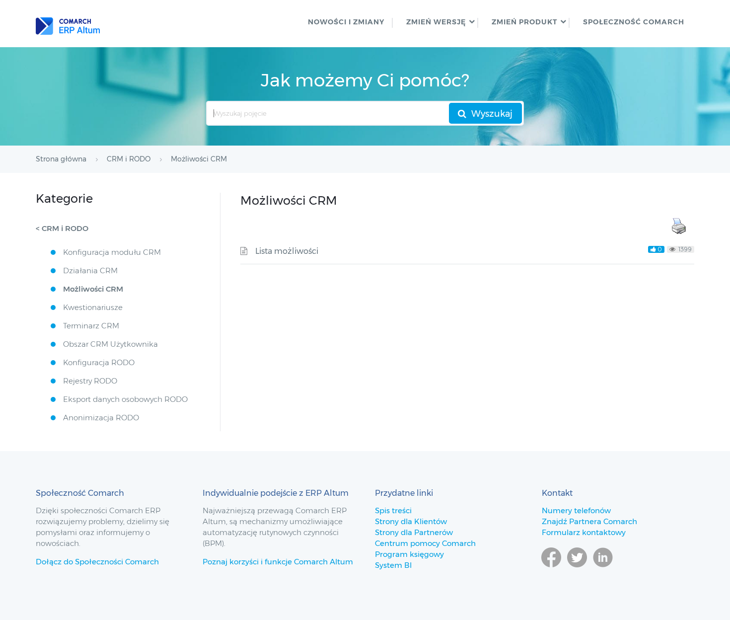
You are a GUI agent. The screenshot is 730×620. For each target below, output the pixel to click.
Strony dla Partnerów (414, 532)
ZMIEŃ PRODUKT (524, 21)
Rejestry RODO (90, 381)
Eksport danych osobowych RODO (125, 399)
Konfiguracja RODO (99, 362)
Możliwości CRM (93, 289)
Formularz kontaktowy (584, 532)
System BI (393, 565)
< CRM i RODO (62, 228)
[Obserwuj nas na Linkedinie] (603, 571)
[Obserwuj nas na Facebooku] (551, 571)
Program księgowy (409, 554)
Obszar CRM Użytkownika (110, 344)
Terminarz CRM (91, 325)
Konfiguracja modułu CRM (112, 252)
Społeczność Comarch (633, 21)
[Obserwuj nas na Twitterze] (577, 571)
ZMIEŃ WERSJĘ (436, 21)
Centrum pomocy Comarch (425, 543)
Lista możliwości (286, 251)
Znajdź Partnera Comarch (589, 521)
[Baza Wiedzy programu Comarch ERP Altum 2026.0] (68, 23)
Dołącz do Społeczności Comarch (97, 561)
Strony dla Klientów (411, 521)
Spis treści (393, 510)
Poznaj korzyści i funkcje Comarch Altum (278, 561)
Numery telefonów (576, 510)
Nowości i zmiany (346, 21)
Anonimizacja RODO (101, 417)
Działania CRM (90, 270)
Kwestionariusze (93, 307)
